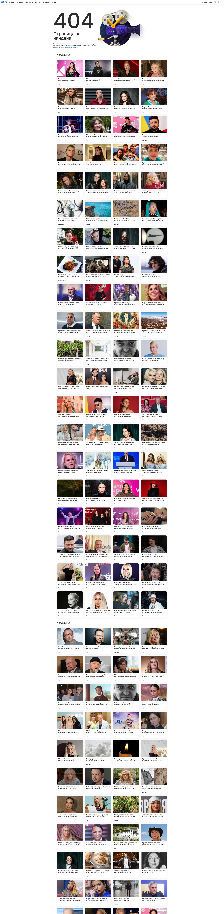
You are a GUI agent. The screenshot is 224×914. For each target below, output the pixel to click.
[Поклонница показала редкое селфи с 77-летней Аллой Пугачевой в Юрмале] (70, 893)
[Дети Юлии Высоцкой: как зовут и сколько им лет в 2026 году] (154, 781)
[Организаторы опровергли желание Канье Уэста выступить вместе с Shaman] (126, 688)
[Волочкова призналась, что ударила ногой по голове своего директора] (98, 101)
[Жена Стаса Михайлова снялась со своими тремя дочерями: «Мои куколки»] (70, 837)
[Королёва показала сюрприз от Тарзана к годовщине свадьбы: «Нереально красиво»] (98, 185)
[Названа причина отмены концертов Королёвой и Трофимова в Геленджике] (70, 73)
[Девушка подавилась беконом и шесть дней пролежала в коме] (98, 353)
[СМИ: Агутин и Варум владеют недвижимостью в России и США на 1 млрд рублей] (98, 837)
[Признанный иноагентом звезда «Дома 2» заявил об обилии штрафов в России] (154, 157)
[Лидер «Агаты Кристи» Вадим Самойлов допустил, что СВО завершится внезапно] (98, 660)
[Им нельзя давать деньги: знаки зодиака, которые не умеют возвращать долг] (126, 716)
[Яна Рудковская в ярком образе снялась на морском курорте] (70, 381)
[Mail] (2, 2)
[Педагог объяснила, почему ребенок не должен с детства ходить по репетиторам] (70, 437)
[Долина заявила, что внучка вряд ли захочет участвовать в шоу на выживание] (126, 660)
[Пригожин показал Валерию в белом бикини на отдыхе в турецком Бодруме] (154, 865)
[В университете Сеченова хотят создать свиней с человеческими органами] (70, 632)
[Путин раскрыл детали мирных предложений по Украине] (126, 465)
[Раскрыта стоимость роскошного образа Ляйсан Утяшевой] (98, 493)
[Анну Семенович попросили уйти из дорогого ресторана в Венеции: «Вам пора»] (126, 73)
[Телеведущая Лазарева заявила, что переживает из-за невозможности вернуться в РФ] (98, 465)
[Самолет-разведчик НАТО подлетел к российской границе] (154, 241)
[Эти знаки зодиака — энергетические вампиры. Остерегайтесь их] (70, 101)
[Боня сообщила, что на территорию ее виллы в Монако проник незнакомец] (126, 269)
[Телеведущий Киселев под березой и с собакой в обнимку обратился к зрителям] (70, 781)
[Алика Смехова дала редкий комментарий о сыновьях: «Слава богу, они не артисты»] (126, 437)
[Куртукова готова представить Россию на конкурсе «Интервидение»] (126, 493)
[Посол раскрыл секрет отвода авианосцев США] (154, 688)
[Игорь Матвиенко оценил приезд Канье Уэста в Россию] (98, 688)
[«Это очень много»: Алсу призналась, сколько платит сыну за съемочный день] (126, 129)
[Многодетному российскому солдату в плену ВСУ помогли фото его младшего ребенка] (126, 753)
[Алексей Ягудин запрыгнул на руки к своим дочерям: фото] (126, 548)
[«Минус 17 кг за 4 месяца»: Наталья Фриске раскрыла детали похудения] (126, 520)
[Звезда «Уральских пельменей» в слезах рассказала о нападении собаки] (154, 837)
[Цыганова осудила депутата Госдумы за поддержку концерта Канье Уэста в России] (154, 753)
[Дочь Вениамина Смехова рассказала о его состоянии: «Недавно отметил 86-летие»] (154, 409)
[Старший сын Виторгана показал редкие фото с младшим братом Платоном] (126, 157)
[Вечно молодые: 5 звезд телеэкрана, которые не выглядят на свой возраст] (126, 576)
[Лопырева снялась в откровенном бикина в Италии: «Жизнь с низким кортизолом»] (70, 409)
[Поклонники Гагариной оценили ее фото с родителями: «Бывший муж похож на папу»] (154, 381)
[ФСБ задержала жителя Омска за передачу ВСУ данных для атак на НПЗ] (98, 269)
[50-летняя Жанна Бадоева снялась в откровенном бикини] (98, 129)
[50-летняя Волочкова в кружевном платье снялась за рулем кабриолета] (154, 632)
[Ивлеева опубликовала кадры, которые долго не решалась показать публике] (70, 241)
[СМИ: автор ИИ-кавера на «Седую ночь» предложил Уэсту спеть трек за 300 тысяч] (154, 660)
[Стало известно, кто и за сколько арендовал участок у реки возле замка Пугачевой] (126, 893)
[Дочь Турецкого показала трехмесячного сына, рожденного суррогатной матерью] (98, 157)
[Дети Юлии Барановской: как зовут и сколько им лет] (154, 809)
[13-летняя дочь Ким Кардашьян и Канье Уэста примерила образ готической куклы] (154, 213)
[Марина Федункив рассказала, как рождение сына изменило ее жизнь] (154, 297)
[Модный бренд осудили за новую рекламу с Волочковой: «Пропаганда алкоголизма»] (154, 353)
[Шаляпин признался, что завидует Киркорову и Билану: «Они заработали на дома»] (126, 781)
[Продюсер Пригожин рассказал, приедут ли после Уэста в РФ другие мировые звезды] (70, 325)
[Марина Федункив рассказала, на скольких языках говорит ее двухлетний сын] (154, 101)
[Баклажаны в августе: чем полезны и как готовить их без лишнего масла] (70, 269)
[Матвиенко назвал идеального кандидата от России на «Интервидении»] (70, 297)
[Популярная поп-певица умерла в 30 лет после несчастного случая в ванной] (126, 865)
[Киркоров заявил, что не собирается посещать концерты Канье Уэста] (154, 604)
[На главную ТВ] (5, 2)
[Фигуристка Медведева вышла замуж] (98, 381)
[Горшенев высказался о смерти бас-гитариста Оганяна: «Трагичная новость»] (126, 604)
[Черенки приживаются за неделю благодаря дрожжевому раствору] (70, 353)
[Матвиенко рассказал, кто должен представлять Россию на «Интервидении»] (70, 660)
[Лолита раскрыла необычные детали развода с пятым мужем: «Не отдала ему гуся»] (154, 493)
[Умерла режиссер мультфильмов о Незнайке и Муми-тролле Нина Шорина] (98, 809)
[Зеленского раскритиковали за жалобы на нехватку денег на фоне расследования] (70, 548)
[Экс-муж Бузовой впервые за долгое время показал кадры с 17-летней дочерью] (70, 157)
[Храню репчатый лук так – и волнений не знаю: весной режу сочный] (126, 632)
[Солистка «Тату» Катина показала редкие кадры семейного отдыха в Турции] (126, 409)
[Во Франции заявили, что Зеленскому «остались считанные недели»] (154, 129)
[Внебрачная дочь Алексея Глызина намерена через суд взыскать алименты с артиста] (70, 129)
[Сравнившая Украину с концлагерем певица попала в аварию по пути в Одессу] (126, 297)
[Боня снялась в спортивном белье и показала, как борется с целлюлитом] (154, 576)
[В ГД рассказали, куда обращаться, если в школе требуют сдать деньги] (154, 520)
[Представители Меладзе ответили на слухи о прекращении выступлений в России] (98, 632)
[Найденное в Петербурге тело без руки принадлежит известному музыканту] (126, 809)
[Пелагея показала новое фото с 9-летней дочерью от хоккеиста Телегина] (154, 73)
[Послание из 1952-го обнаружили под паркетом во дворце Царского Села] (126, 213)
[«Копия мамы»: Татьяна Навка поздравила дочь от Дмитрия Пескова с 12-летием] (126, 241)
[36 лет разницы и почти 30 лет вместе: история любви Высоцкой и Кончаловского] (98, 437)
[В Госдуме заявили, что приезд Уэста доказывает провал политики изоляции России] (126, 185)
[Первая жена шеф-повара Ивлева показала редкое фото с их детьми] (98, 781)
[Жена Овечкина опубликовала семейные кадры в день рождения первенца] (98, 297)
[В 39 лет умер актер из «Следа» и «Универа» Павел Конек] (98, 893)
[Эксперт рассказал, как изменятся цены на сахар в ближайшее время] (98, 865)
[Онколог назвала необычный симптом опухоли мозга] (126, 381)
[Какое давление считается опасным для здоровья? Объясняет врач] (70, 213)
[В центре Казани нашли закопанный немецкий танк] (154, 893)
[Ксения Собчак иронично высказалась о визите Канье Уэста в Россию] (98, 576)
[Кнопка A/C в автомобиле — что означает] (70, 688)
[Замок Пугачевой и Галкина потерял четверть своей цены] (70, 604)
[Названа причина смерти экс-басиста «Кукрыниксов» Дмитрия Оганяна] (126, 353)
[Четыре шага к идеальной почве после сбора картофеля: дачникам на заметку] (154, 437)
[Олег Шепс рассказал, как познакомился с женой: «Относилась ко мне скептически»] (98, 520)
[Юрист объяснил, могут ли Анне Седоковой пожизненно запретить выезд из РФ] (70, 865)
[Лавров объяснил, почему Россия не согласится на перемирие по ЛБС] (98, 325)
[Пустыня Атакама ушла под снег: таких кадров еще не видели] (154, 325)
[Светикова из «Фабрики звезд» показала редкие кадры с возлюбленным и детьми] (70, 185)
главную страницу (72, 47)
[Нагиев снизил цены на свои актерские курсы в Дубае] (98, 409)
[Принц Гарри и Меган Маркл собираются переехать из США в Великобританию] (154, 716)
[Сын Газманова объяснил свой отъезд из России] (98, 753)
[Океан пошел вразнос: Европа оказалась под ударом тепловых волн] (98, 213)
